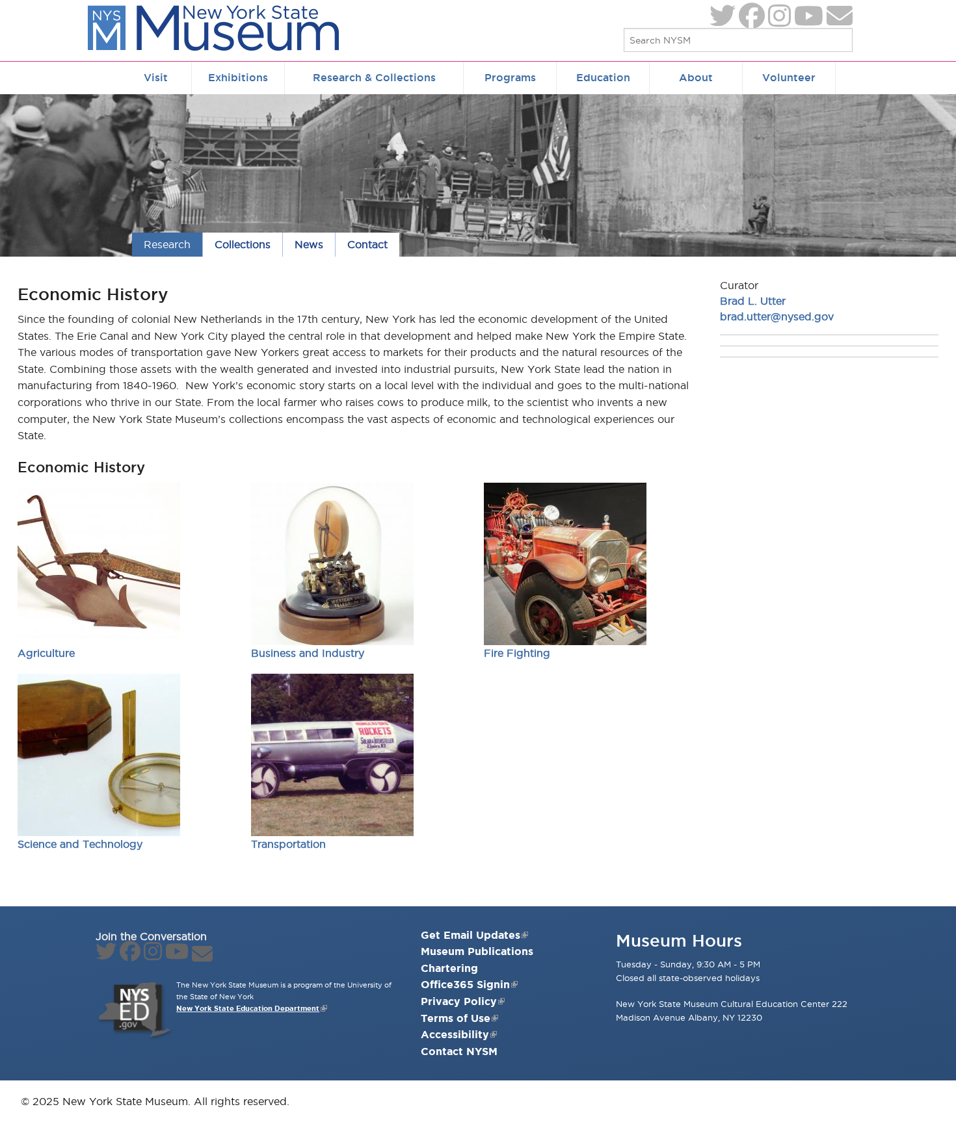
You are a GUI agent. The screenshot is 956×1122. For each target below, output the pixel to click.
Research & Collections (374, 77)
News (309, 244)
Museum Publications (477, 951)
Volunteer (789, 77)
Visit (156, 77)
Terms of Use (455, 1018)
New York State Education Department (247, 1008)
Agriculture (46, 653)
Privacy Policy (459, 1001)
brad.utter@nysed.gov (777, 316)
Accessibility (455, 1034)
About (696, 77)
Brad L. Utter (753, 301)
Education (603, 77)
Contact (367, 244)
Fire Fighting (517, 653)
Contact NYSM (459, 1051)
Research (167, 244)
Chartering (449, 968)
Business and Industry (307, 653)
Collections (243, 244)
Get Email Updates (470, 935)
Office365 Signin (465, 984)
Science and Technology (80, 844)
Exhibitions (238, 77)
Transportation (288, 844)
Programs (510, 77)
